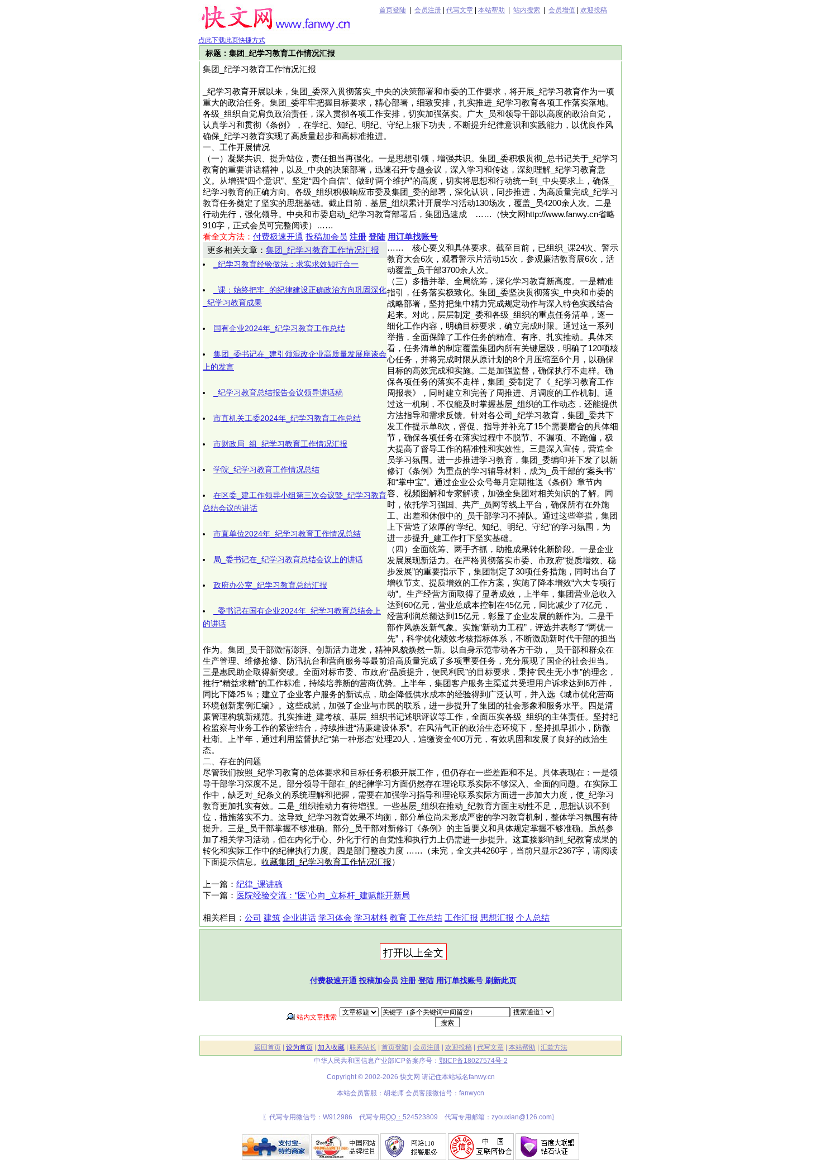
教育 (398, 917)
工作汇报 (461, 917)
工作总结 (425, 917)
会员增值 (561, 10)
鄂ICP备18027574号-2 (473, 1061)
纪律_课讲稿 (259, 884)
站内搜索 (526, 10)
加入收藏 (331, 1047)
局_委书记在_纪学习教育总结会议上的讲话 (288, 559)
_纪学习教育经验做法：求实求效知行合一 (286, 264)
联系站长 (363, 1047)
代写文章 (459, 10)
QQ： (394, 1117)
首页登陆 (392, 10)
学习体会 (335, 917)
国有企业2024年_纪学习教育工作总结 (279, 328)
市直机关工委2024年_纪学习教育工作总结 (287, 418)
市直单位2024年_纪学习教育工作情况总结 (287, 533)
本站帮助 (491, 10)
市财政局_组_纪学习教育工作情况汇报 (280, 443)
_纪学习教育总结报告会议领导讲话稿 (278, 392)
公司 (253, 917)
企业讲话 (299, 917)
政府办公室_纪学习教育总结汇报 (270, 585)
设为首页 (299, 1047)
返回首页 (267, 1047)
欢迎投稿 (593, 10)
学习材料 (371, 917)
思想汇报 (497, 917)
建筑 (272, 917)
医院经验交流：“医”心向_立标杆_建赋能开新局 (323, 895)
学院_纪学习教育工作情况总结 (266, 469)
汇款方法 (554, 1047)
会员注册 (427, 10)
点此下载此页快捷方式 (231, 40)
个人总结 (533, 917)
